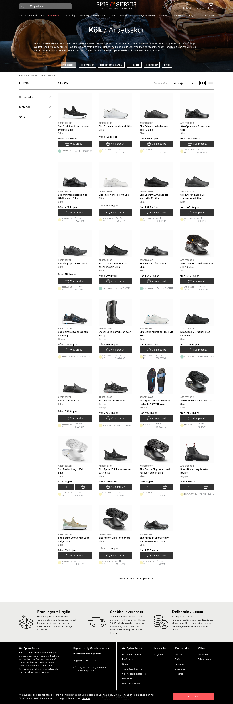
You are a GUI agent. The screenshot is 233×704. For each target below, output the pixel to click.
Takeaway (84, 15)
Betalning (180, 669)
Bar (113, 15)
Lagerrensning (147, 15)
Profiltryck (127, 659)
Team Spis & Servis (132, 669)
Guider (125, 664)
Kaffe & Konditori (28, 15)
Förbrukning (125, 15)
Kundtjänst (208, 15)
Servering (70, 15)
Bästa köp (164, 15)
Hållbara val (179, 15)
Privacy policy (205, 659)
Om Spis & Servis (131, 683)
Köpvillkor (203, 654)
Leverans (180, 664)
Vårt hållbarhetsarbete (134, 674)
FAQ (177, 659)
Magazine (194, 15)
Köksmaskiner (100, 15)
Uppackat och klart (132, 654)
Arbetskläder (55, 15)
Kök (43, 15)
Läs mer (86, 698)
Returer (179, 674)
